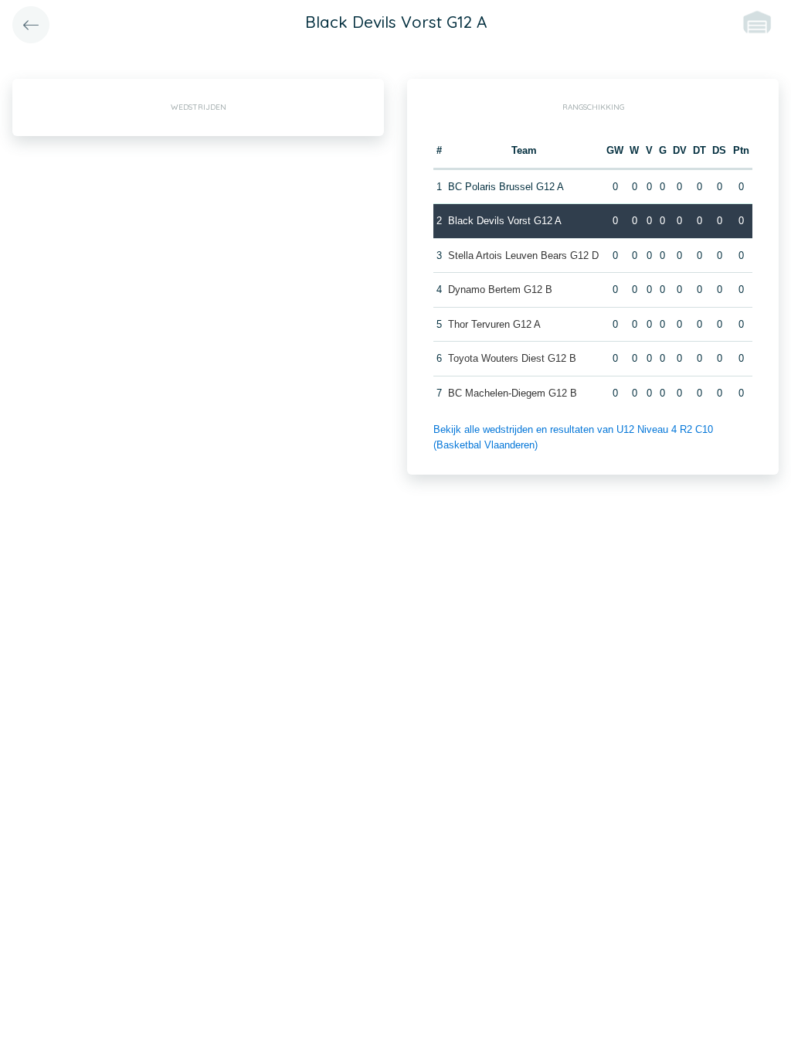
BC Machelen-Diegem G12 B (512, 393)
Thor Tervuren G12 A (494, 324)
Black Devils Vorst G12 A (505, 221)
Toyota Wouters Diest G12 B (512, 358)
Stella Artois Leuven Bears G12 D (523, 255)
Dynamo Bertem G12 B (500, 289)
